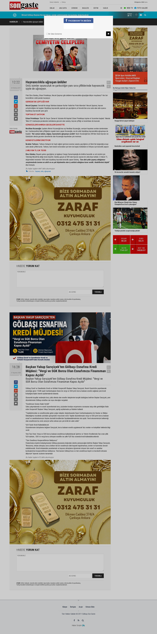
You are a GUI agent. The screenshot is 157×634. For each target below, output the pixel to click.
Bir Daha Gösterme (55, 34)
